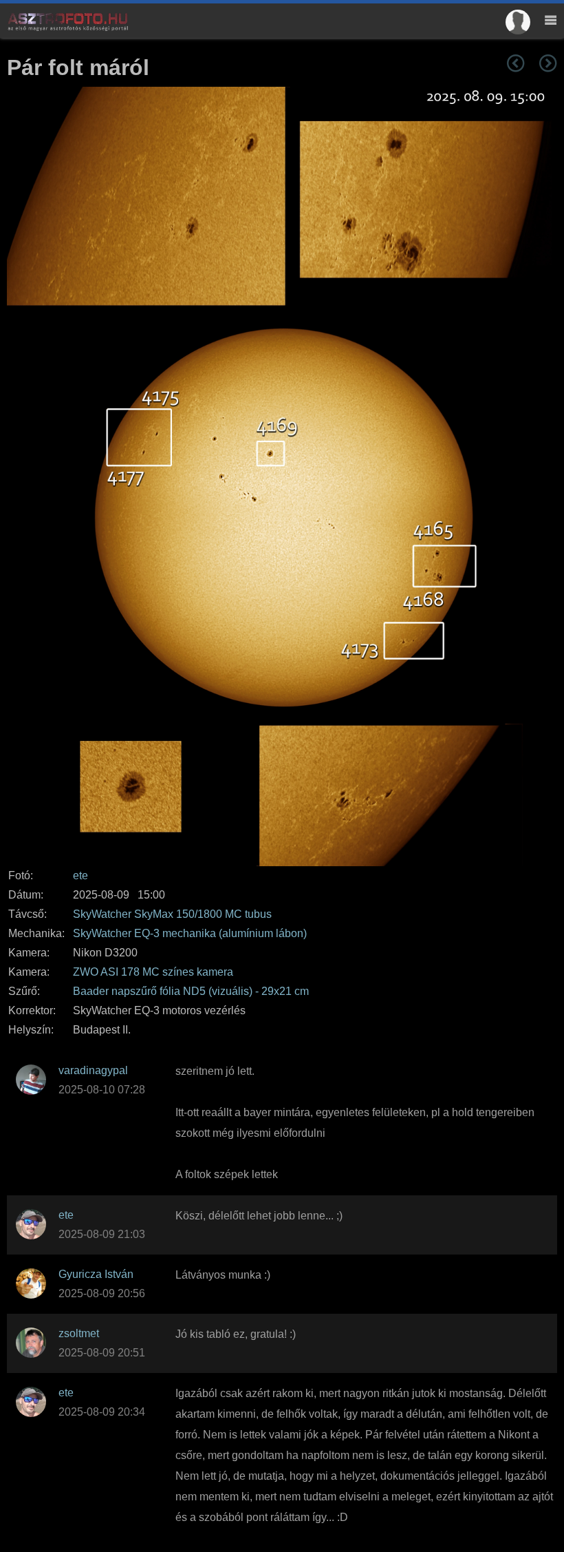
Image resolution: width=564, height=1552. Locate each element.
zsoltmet (78, 1333)
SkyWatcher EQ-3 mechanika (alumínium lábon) (190, 933)
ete (80, 875)
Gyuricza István (95, 1274)
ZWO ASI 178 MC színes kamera (153, 972)
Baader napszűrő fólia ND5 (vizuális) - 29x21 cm (191, 991)
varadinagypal (93, 1070)
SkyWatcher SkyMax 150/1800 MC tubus (172, 914)
